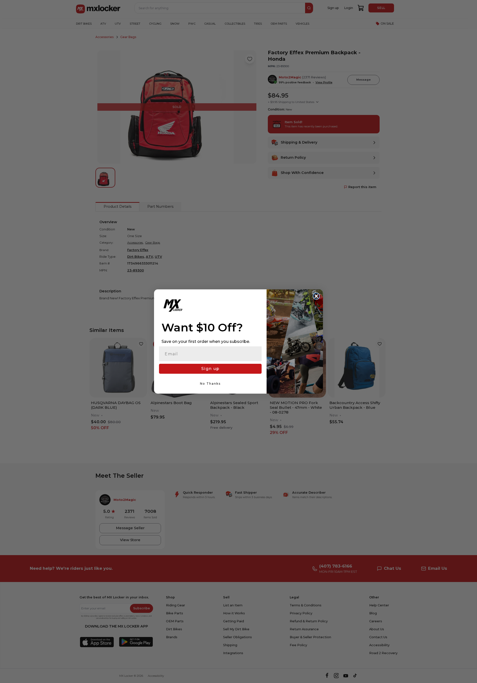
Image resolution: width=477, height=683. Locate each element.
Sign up (210, 368)
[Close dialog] (316, 296)
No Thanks (210, 383)
